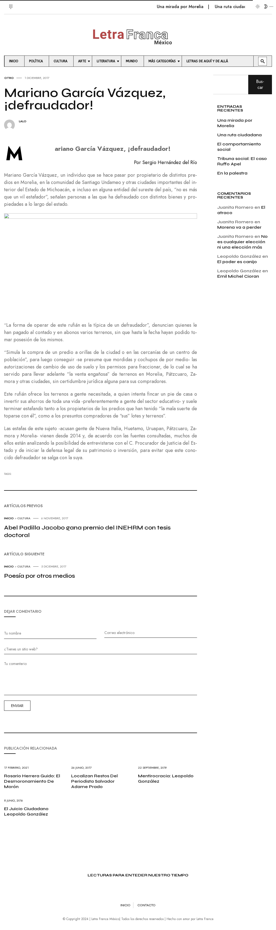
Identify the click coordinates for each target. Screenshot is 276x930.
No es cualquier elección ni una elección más (242, 242)
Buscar (260, 84)
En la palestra (232, 173)
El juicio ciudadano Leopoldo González (26, 811)
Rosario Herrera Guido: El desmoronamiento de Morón (32, 781)
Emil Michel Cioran (238, 276)
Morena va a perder (239, 227)
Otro (9, 78)
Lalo (22, 121)
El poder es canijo (237, 261)
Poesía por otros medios (39, 575)
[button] (7, 3)
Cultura (23, 518)
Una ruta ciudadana (227, 7)
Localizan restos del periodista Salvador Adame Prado (94, 781)
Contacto (146, 905)
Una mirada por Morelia (173, 7)
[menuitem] (14, 61)
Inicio (9, 518)
